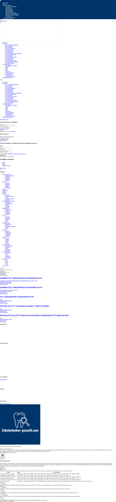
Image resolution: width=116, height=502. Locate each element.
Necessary (4, 468)
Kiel (6, 254)
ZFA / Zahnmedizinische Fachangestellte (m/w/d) (17, 296)
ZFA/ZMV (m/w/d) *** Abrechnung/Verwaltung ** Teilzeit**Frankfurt (24, 306)
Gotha (6, 262)
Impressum (2, 393)
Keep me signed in (5, 127)
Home (4, 162)
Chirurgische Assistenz (10, 17)
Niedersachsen (6, 208)
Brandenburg (5, 190)
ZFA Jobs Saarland (9, 58)
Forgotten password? (4, 128)
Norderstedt (7, 257)
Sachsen (4, 237)
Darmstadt (7, 195)
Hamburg (5, 192)
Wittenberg (7, 250)
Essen (6, 220)
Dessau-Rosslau (8, 245)
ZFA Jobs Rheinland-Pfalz (11, 57)
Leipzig (7, 241)
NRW (4, 215)
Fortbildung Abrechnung (10, 12)
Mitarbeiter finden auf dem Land (7, 350)
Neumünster (8, 256)
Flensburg (7, 253)
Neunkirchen (8, 232)
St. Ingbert (7, 234)
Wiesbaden (7, 199)
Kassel (6, 197)
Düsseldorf (7, 219)
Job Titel (2, 268)
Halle (6, 248)
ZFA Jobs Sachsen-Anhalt (10, 60)
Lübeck (7, 255)
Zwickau (7, 243)
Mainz (6, 227)
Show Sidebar (3, 168)
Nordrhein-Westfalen (4, 367)
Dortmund (7, 216)
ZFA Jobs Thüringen (9, 63)
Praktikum (2, 283)
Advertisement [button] (3, 493)
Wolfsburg (7, 214)
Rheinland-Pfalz (6, 222)
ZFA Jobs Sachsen (9, 59)
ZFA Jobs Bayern (9, 46)
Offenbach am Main (9, 198)
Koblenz (7, 225)
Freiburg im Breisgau (9, 175)
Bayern (4, 181)
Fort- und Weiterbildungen (11, 6)
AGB (1, 398)
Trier (6, 228)
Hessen (4, 164)
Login (12, 156)
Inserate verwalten (4, 384)
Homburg (7, 231)
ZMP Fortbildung (9, 8)
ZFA (36, 280)
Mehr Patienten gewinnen (5, 348)
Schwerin (7, 205)
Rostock (7, 204)
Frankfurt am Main (9, 196)
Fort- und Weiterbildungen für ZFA (7, 345)
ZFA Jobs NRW (8, 55)
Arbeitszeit (2, 271)
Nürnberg (7, 186)
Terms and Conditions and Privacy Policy (17, 153)
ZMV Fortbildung (9, 10)
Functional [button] (2, 482)
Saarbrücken (8, 233)
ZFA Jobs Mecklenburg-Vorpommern (13, 53)
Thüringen (5, 259)
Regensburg (7, 187)
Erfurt (6, 260)
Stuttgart (7, 180)
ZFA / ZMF (2, 326)
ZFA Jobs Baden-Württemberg (11, 45)
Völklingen (7, 236)
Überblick (7, 66)
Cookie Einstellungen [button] (4, 452)
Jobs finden (3, 273)
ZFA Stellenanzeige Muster (6, 386)
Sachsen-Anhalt (6, 244)
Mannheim (7, 179)
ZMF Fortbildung (9, 11)
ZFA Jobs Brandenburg (10, 48)
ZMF (6, 70)
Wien (4, 266)
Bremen (4, 191)
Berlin (4, 189)
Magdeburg (7, 249)
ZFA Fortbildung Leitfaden (11, 65)
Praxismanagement (9, 74)
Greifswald (7, 202)
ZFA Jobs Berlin (8, 47)
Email (1, 124)
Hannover (7, 210)
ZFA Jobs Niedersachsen (10, 54)
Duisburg (7, 218)
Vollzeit (9, 283)
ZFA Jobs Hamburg (9, 49)
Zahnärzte (2, 338)
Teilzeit (6, 283)
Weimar (7, 265)
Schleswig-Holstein (7, 251)
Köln (6, 221)
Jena (6, 263)
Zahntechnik (2, 329)
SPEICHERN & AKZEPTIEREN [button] (7, 501)
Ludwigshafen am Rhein (10, 226)
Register (14, 131)
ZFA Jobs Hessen (9, 52)
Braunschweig (8, 209)
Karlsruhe (7, 178)
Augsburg (7, 183)
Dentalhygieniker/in (9, 72)
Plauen (6, 242)
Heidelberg (7, 176)
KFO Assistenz (8, 75)
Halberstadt (7, 247)
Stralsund (7, 207)
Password (2, 126)
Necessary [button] (2, 467)
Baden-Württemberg (7, 174)
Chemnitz (7, 238)
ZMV (6, 69)
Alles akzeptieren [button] (13, 452)
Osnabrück (7, 213)
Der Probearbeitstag (4, 352)
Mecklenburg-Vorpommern (8, 201)
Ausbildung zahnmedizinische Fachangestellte (10, 280)
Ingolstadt (7, 184)
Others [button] (1, 497)
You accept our (13, 153)
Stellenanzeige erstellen (8, 18)
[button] (58, 79)
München (7, 185)
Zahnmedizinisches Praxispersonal (27, 280)
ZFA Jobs (5, 4)
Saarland (4, 230)
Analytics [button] (2, 490)
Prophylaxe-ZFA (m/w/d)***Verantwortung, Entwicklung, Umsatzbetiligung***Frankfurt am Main (34, 315)
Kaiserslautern (8, 224)
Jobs (4, 163)
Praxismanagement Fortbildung (12, 15)
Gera (6, 261)
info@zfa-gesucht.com (5, 391)
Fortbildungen (8, 7)
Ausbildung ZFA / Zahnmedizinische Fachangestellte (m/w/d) (21, 278)
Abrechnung (8, 71)
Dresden (7, 239)
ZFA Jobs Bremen (9, 51)
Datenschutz (2, 396)
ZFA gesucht (5, 2)
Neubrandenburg (9, 203)
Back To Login (3, 140)
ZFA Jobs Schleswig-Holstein (11, 61)
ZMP (6, 67)
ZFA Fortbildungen (7, 5)
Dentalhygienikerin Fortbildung (12, 13)
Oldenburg (7, 212)
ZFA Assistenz (8, 16)
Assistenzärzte (3, 340)
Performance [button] (2, 486)
